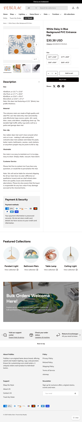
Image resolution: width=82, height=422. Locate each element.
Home (5, 14)
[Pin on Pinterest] (63, 86)
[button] (77, 8)
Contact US (7, 393)
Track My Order (15, 18)
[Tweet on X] (54, 86)
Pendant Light (11, 266)
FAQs (5, 18)
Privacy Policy (48, 358)
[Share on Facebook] (58, 86)
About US (6, 389)
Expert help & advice (16, 337)
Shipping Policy (48, 366)
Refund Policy (48, 362)
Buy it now (62, 79)
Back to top (41, 344)
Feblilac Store (11, 414)
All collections (69, 14)
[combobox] (46, 8)
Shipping (49, 44)
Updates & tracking (42, 337)
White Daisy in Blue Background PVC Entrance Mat (20, 23)
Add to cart (69, 73)
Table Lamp (50, 266)
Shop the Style (8, 385)
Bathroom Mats (31, 266)
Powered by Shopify (21, 414)
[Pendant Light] (11, 255)
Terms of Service (49, 370)
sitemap (46, 374)
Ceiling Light (70, 266)
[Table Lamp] (51, 255)
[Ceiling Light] (70, 255)
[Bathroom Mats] (31, 255)
